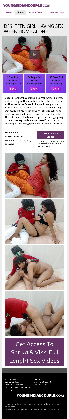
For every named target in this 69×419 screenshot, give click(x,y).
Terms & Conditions (14, 384)
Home (9, 12)
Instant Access (36, 12)
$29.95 (34, 88)
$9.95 (13, 88)
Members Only (56, 12)
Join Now (38, 379)
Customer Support (13, 382)
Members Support (42, 382)
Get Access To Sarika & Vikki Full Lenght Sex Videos (34, 352)
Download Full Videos (50, 135)
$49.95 (56, 88)
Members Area (12, 379)
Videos (20, 12)
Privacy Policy (40, 384)
